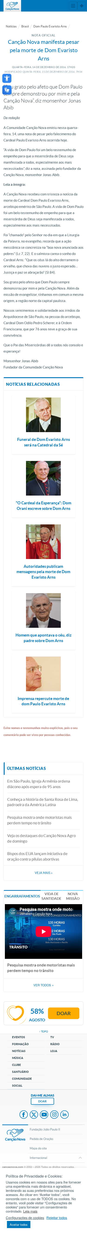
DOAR (42, 1101)
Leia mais (30, 1211)
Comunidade (22, 1078)
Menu (73, 6)
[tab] (22, 896)
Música (17, 1057)
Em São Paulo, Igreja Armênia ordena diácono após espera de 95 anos (38, 784)
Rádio (55, 1044)
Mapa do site (38, 1148)
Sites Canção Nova (81, 6)
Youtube (44, 1115)
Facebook (23, 1115)
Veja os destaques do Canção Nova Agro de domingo (41, 838)
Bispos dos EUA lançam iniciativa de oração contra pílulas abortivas (37, 856)
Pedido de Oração (41, 1139)
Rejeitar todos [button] (56, 1218)
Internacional (38, 1158)
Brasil (25, 26)
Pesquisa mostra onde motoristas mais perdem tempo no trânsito (39, 820)
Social (17, 1085)
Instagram (54, 1115)
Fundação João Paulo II (45, 1129)
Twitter (34, 1115)
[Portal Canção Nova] (12, 6)
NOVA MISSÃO (73, 896)
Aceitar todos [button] (19, 1224)
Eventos (18, 1037)
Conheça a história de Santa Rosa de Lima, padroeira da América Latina (42, 802)
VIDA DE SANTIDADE (51, 896)
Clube (16, 1064)
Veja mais (43, 873)
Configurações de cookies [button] (25, 1218)
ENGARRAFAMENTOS (22, 896)
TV (52, 1037)
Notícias (11, 26)
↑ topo (43, 1031)
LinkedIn (64, 1115)
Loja (53, 1051)
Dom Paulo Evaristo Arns (50, 26)
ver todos (43, 985)
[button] (6, 78)
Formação (20, 1044)
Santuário (20, 1071)
